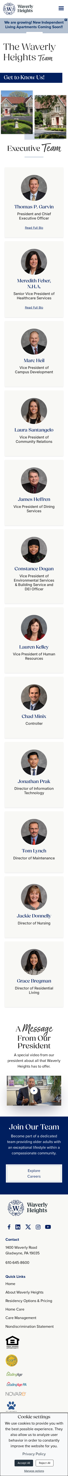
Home (10, 1283)
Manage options (34, 1470)
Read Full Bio (34, 228)
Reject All (44, 1462)
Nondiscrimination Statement (29, 1326)
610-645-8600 (17, 1262)
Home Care (14, 1309)
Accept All (24, 1462)
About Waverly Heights (24, 1292)
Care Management (20, 1317)
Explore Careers (34, 1173)
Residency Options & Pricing (28, 1300)
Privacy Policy (34, 1454)
